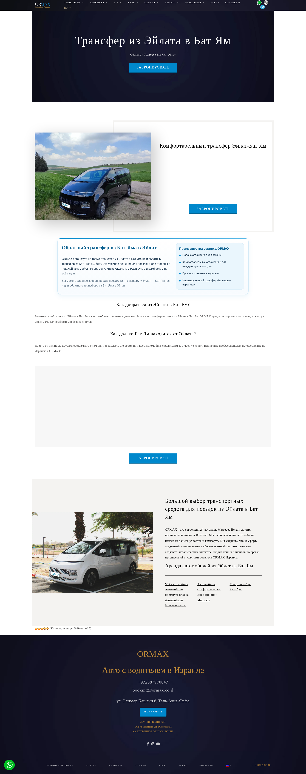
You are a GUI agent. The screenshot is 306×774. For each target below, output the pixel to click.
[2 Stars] (39, 628)
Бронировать (153, 711)
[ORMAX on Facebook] (148, 744)
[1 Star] (36, 628)
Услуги (91, 765)
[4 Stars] (44, 628)
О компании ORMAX (59, 765)
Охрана (149, 2)
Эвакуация (193, 2)
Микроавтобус (240, 584)
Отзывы (141, 765)
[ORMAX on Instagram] (153, 744)
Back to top (262, 765)
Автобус (236, 589)
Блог (162, 765)
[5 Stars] (47, 628)
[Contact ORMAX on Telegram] (261, 7)
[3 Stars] (41, 628)
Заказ (214, 2)
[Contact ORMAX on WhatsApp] (258, 2)
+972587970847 (153, 682)
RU (66, 7)
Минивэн (203, 600)
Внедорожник (207, 594)
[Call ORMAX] (265, 2)
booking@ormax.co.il (153, 690)
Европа (170, 2)
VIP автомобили (176, 584)
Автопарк (116, 765)
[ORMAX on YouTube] (157, 744)
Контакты (232, 2)
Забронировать (153, 67)
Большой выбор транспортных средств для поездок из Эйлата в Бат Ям (211, 509)
